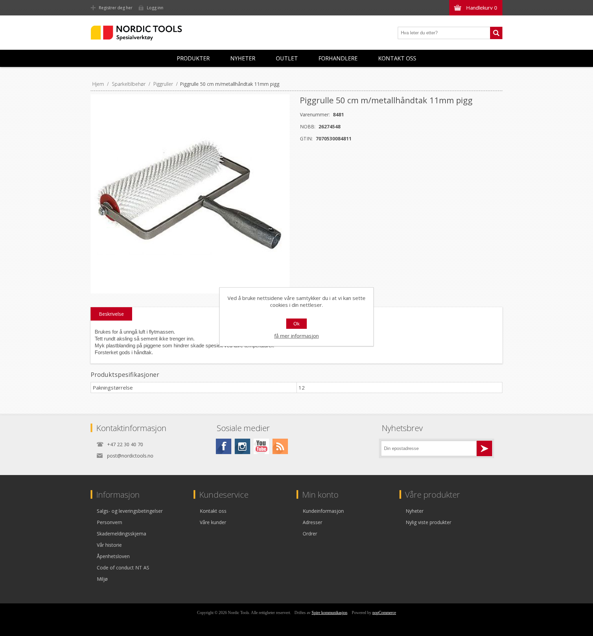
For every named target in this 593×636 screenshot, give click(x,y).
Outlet (287, 58)
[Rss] (280, 446)
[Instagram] (242, 446)
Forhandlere (338, 58)
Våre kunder (213, 522)
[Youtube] (261, 446)
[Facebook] (223, 446)
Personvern (109, 522)
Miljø (102, 579)
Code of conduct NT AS (123, 567)
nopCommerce (384, 612)
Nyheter (242, 58)
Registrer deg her (115, 8)
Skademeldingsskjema (121, 533)
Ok (296, 323)
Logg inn (155, 8)
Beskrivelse (111, 314)
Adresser (312, 522)
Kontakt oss (397, 58)
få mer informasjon (296, 335)
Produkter (193, 58)
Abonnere (484, 448)
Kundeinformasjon (323, 511)
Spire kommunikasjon (329, 612)
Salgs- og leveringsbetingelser (130, 511)
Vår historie (109, 545)
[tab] (111, 314)
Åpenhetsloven (113, 556)
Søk (496, 33)
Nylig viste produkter (428, 522)
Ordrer (310, 533)
